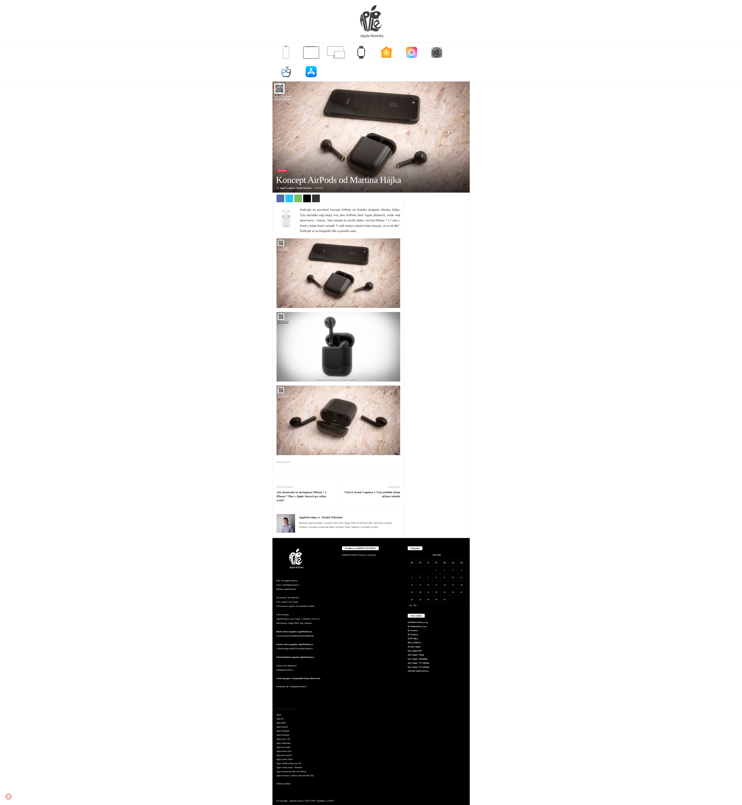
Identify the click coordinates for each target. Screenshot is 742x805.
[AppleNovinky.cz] (371, 21)
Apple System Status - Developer (289, 767)
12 (412, 585)
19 (412, 592)
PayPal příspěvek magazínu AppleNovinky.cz (295, 657)
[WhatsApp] (298, 198)
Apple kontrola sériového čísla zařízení (291, 771)
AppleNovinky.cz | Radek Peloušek (295, 188)
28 (428, 599)
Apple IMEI (281, 723)
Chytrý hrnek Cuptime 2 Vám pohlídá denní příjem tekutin (372, 494)
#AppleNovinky (290, 589)
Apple (278, 715)
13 (420, 585)
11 (461, 577)
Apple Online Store (283, 751)
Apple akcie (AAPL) (284, 755)
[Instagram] (306, 532)
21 (428, 592)
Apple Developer (282, 735)
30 (445, 599)
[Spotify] (311, 694)
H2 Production (293, 598)
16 (445, 585)
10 (453, 577)
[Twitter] (289, 198)
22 (436, 592)
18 (461, 585)
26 (412, 599)
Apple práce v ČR (283, 739)
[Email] (307, 198)
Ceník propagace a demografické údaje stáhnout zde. (298, 678)
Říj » (416, 605)
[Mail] (317, 532)
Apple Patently (282, 727)
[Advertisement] (437, 251)
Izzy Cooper (293, 602)
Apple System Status (284, 759)
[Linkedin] (312, 532)
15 (436, 585)
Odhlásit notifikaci (283, 784)
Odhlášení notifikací (350, 555)
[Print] (316, 198)
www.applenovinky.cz (289, 581)
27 (420, 599)
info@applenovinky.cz (290, 585)
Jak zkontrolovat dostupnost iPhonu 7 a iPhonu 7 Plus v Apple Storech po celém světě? (302, 496)
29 (436, 599)
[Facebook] (280, 198)
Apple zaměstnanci (283, 743)
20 (420, 592)
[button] (464, 62)
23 (445, 592)
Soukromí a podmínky (367, 555)
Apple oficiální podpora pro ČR (288, 763)
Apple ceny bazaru (283, 747)
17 (453, 585)
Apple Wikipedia (282, 731)
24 (453, 592)
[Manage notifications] (8, 796)
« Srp (410, 605)
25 (461, 592)
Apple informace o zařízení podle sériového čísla (295, 775)
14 (428, 585)
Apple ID (279, 719)
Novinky (282, 171)
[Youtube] (326, 694)
